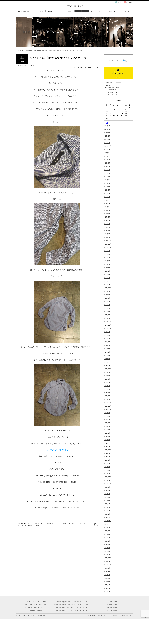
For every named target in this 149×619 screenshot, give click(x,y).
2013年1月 (107, 399)
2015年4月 (107, 308)
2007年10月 (107, 565)
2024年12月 (107, 146)
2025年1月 (107, 143)
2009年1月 (107, 514)
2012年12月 (107, 403)
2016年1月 (107, 278)
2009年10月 (107, 484)
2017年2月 (107, 234)
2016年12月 (107, 241)
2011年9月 (107, 453)
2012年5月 (107, 426)
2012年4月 (107, 430)
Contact (125, 11)
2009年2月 (107, 511)
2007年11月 (107, 561)
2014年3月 (107, 352)
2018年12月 (107, 180)
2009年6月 (107, 497)
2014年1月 (107, 359)
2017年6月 (107, 220)
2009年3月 (107, 507)
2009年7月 (107, 494)
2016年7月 (107, 257)
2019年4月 (107, 173)
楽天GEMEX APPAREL (57, 450)
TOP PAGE (19, 50)
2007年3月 (107, 588)
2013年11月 (107, 365)
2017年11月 (107, 203)
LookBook (111, 11)
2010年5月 (107, 460)
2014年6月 (107, 342)
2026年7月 (107, 126)
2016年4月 (107, 268)
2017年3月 (107, 230)
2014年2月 (107, 355)
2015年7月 (107, 298)
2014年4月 (107, 349)
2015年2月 (107, 315)
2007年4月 (107, 585)
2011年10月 (107, 450)
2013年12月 (107, 362)
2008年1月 (107, 554)
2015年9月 (107, 291)
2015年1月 (107, 318)
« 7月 (106, 123)
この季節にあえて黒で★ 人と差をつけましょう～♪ (76, 523)
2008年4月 (107, 544)
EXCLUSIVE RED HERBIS (38, 50)
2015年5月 (107, 305)
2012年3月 (107, 433)
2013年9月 (107, 372)
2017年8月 (107, 214)
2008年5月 (107, 541)
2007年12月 (107, 558)
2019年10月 (107, 156)
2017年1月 (107, 237)
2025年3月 (107, 136)
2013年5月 (107, 386)
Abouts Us (19, 615)
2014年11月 (107, 325)
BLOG (27, 50)
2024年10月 (107, 153)
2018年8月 (107, 183)
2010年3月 (107, 467)
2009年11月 (107, 480)
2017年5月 (107, 224)
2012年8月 (107, 416)
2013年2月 (107, 396)
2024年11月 (107, 149)
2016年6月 (107, 261)
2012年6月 (107, 423)
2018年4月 (107, 193)
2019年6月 (107, 166)
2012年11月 (107, 406)
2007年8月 (107, 571)
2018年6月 (107, 187)
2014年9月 (107, 332)
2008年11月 (107, 521)
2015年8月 (107, 295)
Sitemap (45, 615)
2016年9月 (107, 251)
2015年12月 (107, 281)
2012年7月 (107, 419)
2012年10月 (107, 409)
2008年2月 (107, 551)
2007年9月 (107, 568)
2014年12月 (107, 322)
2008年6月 (107, 538)
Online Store (96, 11)
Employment (28, 615)
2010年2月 (107, 470)
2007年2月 (107, 592)
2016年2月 (107, 274)
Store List (67, 11)
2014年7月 (107, 338)
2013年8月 (107, 376)
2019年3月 (107, 176)
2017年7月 (107, 217)
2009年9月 (107, 487)
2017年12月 (107, 200)
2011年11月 (107, 446)
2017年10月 (107, 207)
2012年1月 (107, 440)
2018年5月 (107, 190)
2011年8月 (107, 457)
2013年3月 (107, 392)
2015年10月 (107, 288)
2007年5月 (107, 581)
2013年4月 (107, 389)
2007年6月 (107, 578)
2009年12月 (107, 477)
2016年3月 (107, 271)
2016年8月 (107, 254)
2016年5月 (107, 264)
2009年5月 (107, 500)
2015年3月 (107, 311)
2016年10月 (107, 247)
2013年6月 (107, 382)
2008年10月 (107, 524)
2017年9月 (107, 210)
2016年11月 (107, 244)
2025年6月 (107, 133)
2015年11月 (107, 284)
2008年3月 (107, 548)
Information (23, 11)
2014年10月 (107, 328)
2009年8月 (107, 490)
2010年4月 (107, 463)
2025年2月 (107, 139)
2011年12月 (107, 443)
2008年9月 (107, 527)
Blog (81, 11)
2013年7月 (107, 379)
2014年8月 (107, 335)
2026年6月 (107, 129)
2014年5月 (107, 345)
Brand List (52, 11)
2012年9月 (107, 413)
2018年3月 (107, 197)
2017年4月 (107, 227)
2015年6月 (107, 301)
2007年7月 (107, 575)
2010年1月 (107, 473)
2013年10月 (107, 369)
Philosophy (38, 11)
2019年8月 (107, 163)
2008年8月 (107, 531)
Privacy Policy (37, 615)
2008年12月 (107, 517)
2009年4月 (107, 504)
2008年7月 (107, 534)
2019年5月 (107, 170)
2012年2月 (107, 436)
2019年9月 (107, 160)
